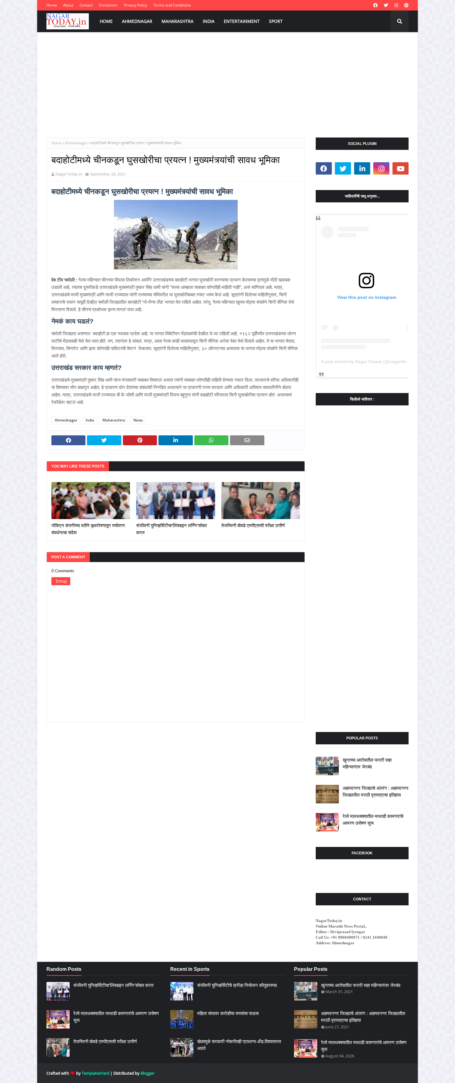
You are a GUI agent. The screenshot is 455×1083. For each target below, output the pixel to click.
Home (51, 5)
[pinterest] (406, 5)
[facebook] (375, 5)
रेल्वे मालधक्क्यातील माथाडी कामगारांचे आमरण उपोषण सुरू (373, 820)
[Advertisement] (227, 79)
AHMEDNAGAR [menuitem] (137, 21)
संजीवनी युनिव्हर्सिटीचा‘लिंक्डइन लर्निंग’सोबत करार (171, 529)
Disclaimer (108, 5)
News (138, 420)
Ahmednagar (76, 143)
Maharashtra (113, 420)
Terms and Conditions (172, 5)
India (90, 420)
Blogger (147, 1073)
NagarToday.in (68, 174)
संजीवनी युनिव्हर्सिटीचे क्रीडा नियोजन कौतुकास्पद (237, 985)
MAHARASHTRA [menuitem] (177, 21)
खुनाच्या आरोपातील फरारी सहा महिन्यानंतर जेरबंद (367, 763)
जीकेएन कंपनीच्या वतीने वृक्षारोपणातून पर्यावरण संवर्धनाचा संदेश (88, 529)
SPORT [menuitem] (276, 21)
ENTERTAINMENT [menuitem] (242, 21)
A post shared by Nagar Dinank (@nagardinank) (368, 361)
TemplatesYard (95, 1073)
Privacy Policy (135, 5)
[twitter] (386, 5)
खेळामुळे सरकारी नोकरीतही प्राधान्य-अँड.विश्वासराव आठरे (239, 1045)
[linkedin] (362, 168)
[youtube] (400, 168)
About (68, 5)
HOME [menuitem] (106, 21)
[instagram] (396, 5)
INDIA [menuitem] (208, 21)
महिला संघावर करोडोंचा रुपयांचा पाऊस (228, 1013)
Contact (86, 5)
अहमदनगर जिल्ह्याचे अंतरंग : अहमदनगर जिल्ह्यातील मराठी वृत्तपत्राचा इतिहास (376, 791)
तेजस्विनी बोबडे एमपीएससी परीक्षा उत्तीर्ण (253, 525)
